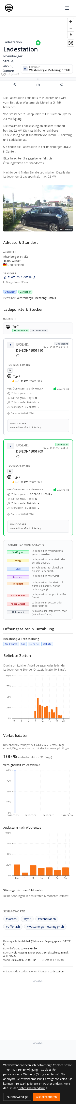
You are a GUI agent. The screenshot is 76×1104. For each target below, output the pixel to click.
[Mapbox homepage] (10, 73)
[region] (38, 46)
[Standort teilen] (61, 85)
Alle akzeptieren (46, 1097)
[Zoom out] (70, 28)
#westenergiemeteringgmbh (45, 926)
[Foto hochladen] (37, 85)
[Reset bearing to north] (70, 34)
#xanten (11, 919)
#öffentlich (13, 926)
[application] (38, 700)
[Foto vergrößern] (38, 208)
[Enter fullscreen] (70, 43)
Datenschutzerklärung (32, 1088)
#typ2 (27, 919)
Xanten (43, 971)
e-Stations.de (10, 971)
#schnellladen (47, 919)
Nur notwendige (17, 1097)
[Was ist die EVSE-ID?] (17, 355)
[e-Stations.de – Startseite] (9, 8)
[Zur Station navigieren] (14, 85)
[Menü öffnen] (67, 8)
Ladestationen (29, 971)
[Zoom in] (70, 21)
